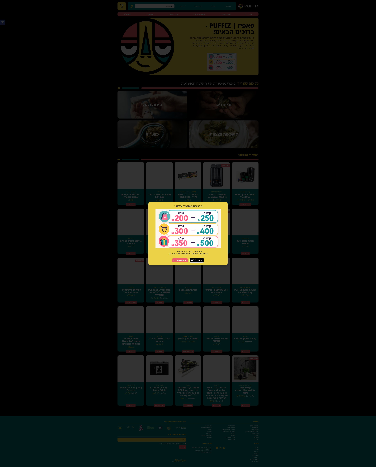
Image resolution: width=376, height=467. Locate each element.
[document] (188, 233)
